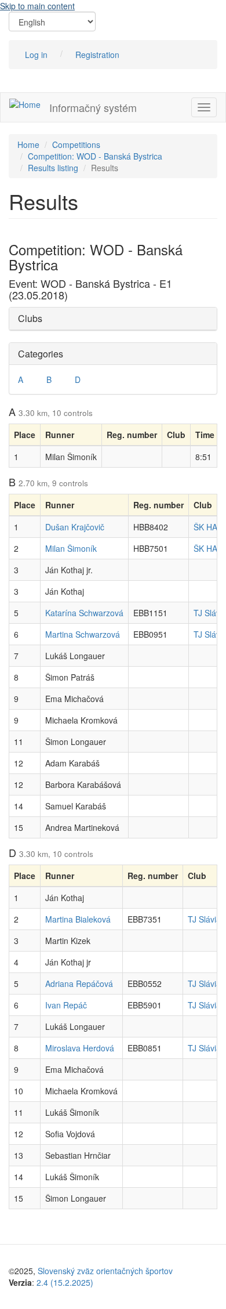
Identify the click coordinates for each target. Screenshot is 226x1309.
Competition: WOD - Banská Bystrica (95, 156)
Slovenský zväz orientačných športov (105, 1271)
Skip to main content (37, 6)
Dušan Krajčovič (74, 527)
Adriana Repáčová (79, 983)
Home (28, 144)
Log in (36, 54)
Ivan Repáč (66, 1005)
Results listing (53, 167)
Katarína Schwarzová (84, 613)
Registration (97, 54)
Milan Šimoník (71, 548)
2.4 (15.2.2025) (65, 1282)
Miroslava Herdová (79, 1048)
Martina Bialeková (78, 919)
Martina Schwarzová (82, 634)
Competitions (76, 144)
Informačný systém (93, 107)
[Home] (25, 103)
